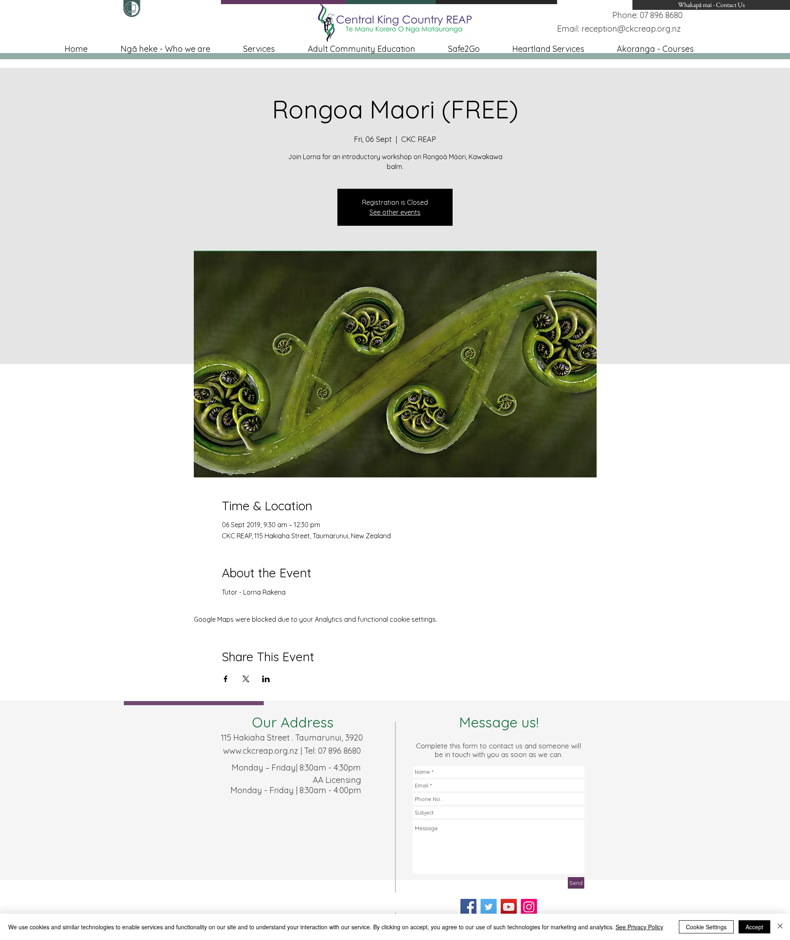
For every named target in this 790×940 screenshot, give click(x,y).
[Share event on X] (246, 679)
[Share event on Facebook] (226, 679)
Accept (754, 927)
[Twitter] (489, 907)
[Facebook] (468, 907)
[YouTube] (509, 907)
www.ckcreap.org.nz (260, 751)
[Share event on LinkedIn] (266, 679)
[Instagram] (529, 907)
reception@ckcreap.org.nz (631, 28)
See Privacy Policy (639, 927)
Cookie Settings (706, 927)
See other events (395, 212)
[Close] (780, 926)
